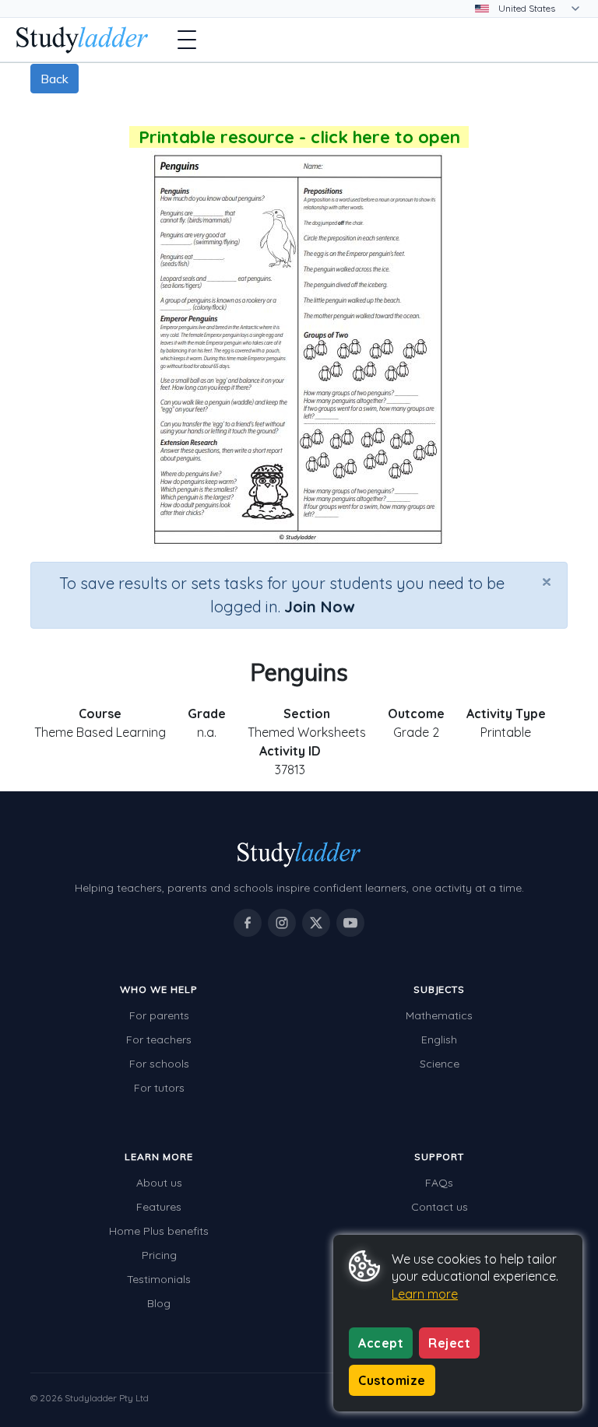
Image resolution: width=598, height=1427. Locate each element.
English (439, 1040)
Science (439, 1064)
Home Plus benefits (159, 1231)
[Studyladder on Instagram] (282, 923)
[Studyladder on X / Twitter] (316, 923)
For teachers (159, 1040)
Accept (380, 1343)
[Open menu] (186, 39)
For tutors (159, 1088)
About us (159, 1183)
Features (158, 1207)
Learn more (425, 1294)
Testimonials (159, 1279)
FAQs (439, 1183)
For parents (159, 1015)
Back (54, 78)
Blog (159, 1303)
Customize (392, 1380)
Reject (449, 1343)
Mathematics (439, 1015)
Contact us (439, 1207)
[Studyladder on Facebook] (248, 923)
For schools (159, 1064)
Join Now (319, 606)
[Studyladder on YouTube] (350, 923)
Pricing (159, 1255)
